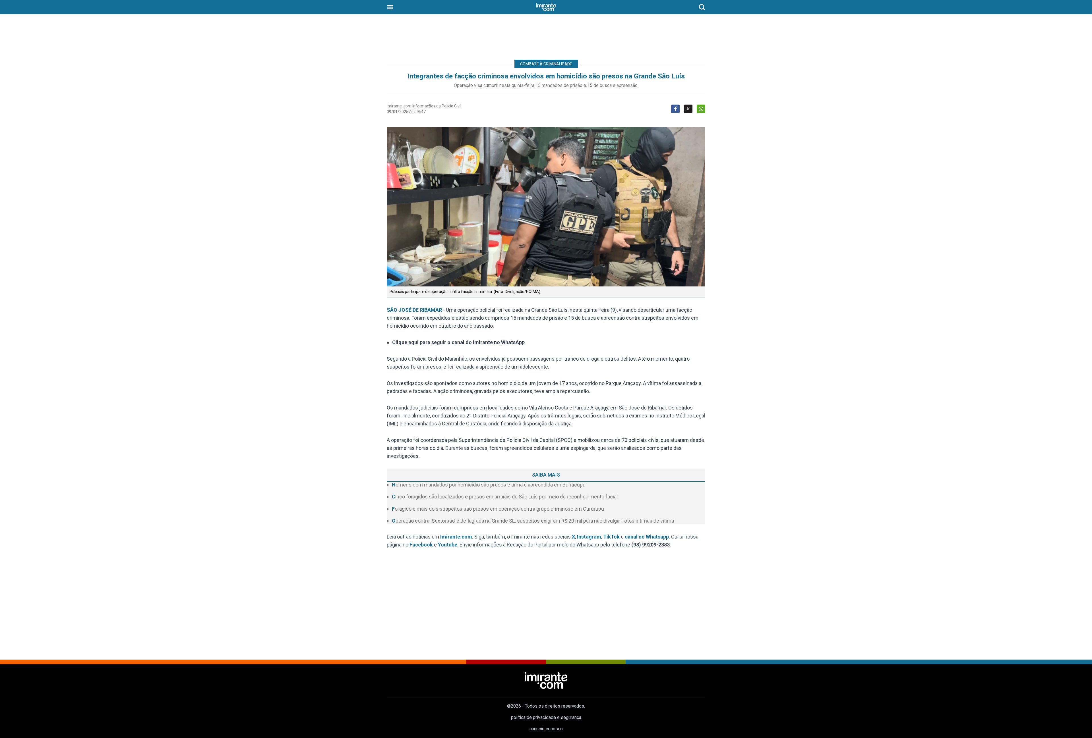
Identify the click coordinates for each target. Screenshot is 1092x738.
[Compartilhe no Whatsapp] (701, 109)
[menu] (390, 7)
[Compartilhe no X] (688, 109)
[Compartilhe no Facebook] (675, 109)
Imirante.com (456, 537)
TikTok (611, 537)
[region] (546, 34)
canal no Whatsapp (647, 537)
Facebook (421, 545)
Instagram (589, 537)
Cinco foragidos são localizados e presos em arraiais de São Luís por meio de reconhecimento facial (505, 497)
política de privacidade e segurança (546, 717)
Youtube (447, 545)
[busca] (701, 7)
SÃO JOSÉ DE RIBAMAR (415, 310)
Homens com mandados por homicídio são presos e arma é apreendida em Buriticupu (489, 485)
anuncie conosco (546, 728)
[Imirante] (546, 7)
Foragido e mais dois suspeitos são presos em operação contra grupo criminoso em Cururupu (498, 509)
